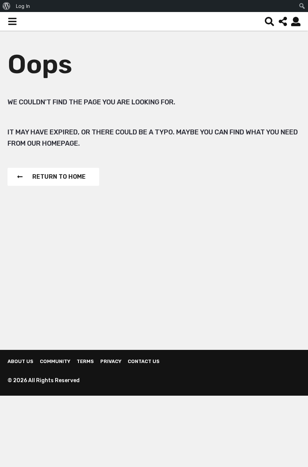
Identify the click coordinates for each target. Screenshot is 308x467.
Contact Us (144, 361)
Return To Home (59, 176)
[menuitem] (6, 6)
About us (20, 361)
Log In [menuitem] (23, 6)
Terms (85, 361)
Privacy (110, 361)
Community (55, 361)
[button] (12, 21)
